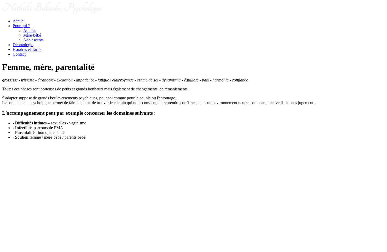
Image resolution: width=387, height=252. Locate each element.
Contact (19, 54)
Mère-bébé (32, 35)
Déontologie (23, 44)
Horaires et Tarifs (27, 49)
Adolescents (33, 40)
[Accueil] (52, 12)
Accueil (19, 21)
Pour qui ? (21, 25)
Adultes (29, 30)
